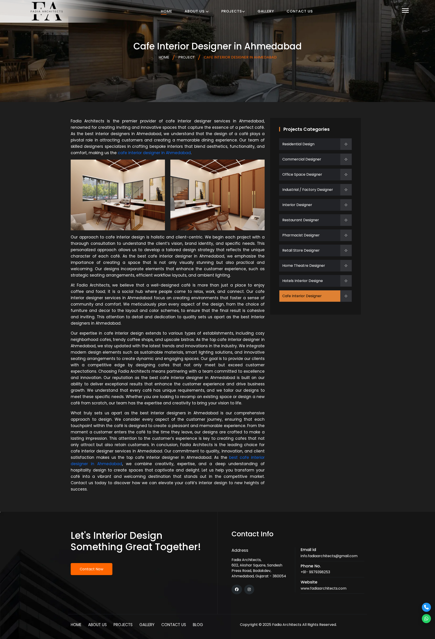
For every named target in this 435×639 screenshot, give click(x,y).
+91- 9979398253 (315, 572)
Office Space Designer (302, 174)
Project (186, 57)
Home (166, 11)
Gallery (266, 11)
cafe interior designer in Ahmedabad (154, 152)
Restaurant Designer (300, 220)
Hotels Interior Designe (302, 280)
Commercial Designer (301, 159)
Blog (198, 624)
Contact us (300, 11)
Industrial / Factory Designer (307, 189)
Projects (231, 11)
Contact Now (91, 569)
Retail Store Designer (301, 250)
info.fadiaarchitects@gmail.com (329, 556)
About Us (195, 11)
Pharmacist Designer (301, 235)
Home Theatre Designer (303, 265)
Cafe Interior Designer (302, 296)
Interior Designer (297, 204)
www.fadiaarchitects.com (323, 588)
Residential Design (298, 144)
